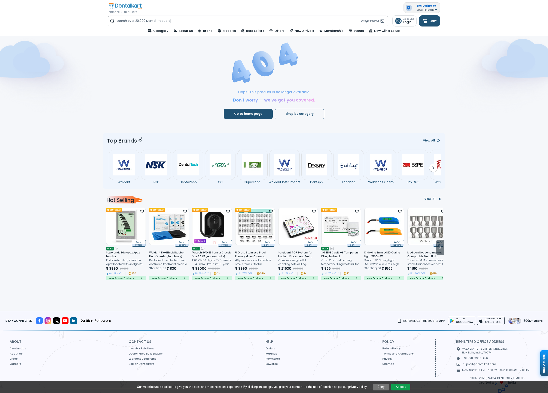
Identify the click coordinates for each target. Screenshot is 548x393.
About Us (186, 31)
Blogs (14, 359)
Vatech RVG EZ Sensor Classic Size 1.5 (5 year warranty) (211, 254)
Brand (208, 31)
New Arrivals (304, 31)
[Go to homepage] (125, 6)
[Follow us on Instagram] (48, 320)
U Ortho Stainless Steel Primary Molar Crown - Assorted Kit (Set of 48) (251, 256)
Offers (279, 31)
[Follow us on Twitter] (56, 320)
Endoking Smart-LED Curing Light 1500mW (382, 254)
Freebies (229, 31)
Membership (334, 31)
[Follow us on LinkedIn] (73, 320)
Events (359, 31)
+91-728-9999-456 (475, 358)
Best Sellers (255, 31)
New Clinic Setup (387, 31)
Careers (15, 364)
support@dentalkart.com (479, 364)
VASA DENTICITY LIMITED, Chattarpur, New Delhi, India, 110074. (485, 350)
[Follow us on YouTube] (65, 320)
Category (160, 31)
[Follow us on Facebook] (39, 320)
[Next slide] (440, 244)
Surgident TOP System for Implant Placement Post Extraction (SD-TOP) (295, 256)
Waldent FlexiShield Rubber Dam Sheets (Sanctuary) (167, 254)
